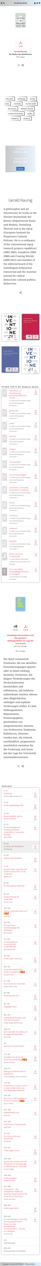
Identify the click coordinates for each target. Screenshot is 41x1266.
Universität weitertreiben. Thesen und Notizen (14, 971)
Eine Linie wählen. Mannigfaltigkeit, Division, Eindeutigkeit (19, 572)
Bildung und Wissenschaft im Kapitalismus (15, 1073)
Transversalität (15, 462)
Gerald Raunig (20, 51)
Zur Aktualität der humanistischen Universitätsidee (10, 944)
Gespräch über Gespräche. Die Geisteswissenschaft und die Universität (15, 872)
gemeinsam (13, 410)
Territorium (13, 515)
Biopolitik (13, 541)
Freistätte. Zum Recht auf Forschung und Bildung (13, 1058)
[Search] (4, 3)
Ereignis (12, 449)
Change (20, 169)
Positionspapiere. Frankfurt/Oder (10, 1179)
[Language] (37, 3)
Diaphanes (20, 3)
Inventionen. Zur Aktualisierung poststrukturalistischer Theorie (18, 394)
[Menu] (1, 3)
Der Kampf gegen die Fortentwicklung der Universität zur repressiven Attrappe (14, 831)
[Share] (22, 65)
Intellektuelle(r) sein (11, 1112)
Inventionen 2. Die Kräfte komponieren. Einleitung (18, 489)
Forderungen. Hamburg (13, 958)
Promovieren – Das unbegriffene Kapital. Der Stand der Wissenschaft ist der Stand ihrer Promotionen (15, 1193)
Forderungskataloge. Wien (14, 805)
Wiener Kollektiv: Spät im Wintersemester (13, 817)
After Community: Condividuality (16, 555)
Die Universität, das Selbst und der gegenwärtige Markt (15, 1033)
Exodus (12, 502)
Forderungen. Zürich (11, 1150)
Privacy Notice (30, 1264)
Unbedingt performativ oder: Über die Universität (15, 1019)
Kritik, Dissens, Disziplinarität (15, 1124)
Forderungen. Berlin (11, 1208)
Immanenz (13, 528)
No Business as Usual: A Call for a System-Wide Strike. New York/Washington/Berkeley (16, 1088)
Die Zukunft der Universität (14, 984)
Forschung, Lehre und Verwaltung (12, 1137)
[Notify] (18, 65)
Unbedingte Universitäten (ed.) (20, 635)
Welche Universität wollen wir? (16, 911)
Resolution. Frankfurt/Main (14, 1046)
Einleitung (8, 793)
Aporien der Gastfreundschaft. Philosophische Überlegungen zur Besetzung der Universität (15, 1164)
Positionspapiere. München (14, 886)
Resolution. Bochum (11, 995)
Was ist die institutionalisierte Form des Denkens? (15, 1100)
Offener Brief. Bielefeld (12, 858)
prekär (11, 423)
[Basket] (39, 3)
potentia (12, 436)
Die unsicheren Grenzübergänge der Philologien (12, 928)
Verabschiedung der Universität (11, 898)
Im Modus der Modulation (14, 846)
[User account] (35, 3)
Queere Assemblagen (17, 475)
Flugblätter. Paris (10, 1006)
